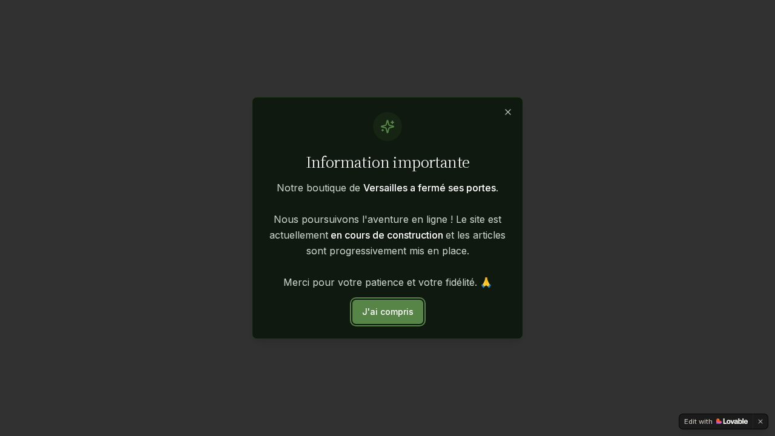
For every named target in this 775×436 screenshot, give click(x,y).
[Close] (508, 112)
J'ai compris (388, 311)
